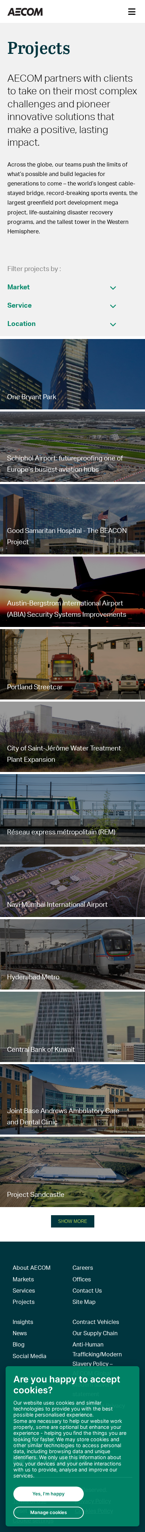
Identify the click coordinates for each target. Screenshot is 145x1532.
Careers (82, 1267)
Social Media (29, 1356)
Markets (23, 1279)
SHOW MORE (72, 1221)
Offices (81, 1279)
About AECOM (32, 1267)
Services (24, 1290)
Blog (19, 1344)
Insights (23, 1321)
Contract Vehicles (95, 1321)
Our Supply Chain (95, 1333)
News (20, 1333)
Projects (23, 1301)
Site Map (84, 1301)
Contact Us (87, 1290)
